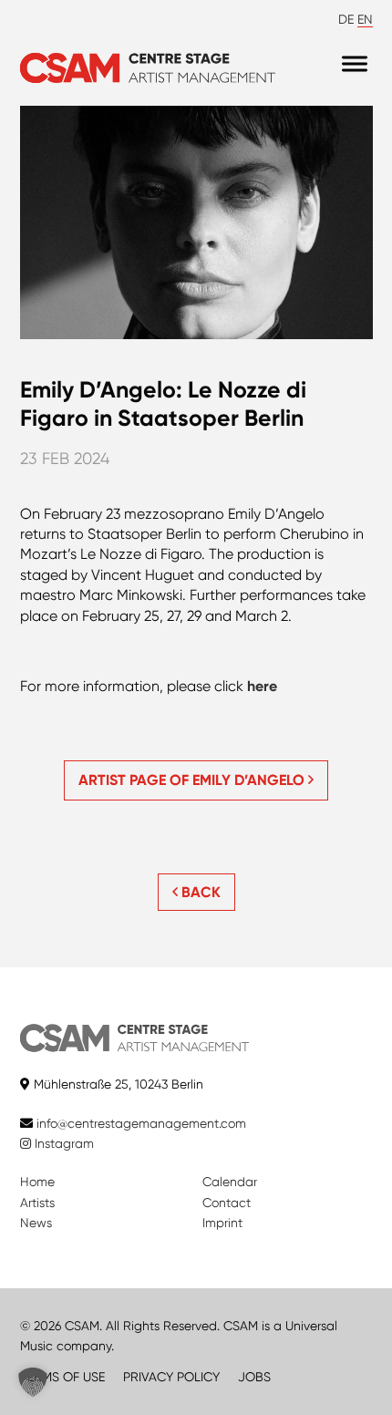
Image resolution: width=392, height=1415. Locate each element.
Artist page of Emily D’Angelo (193, 780)
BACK (199, 892)
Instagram (62, 1143)
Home (37, 1181)
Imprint (222, 1222)
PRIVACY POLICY (171, 1376)
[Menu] (354, 63)
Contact (226, 1202)
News (36, 1222)
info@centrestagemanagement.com (141, 1123)
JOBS (254, 1376)
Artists (37, 1202)
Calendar (229, 1181)
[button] (33, 1382)
